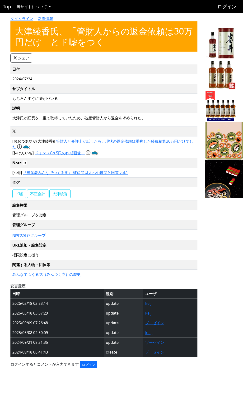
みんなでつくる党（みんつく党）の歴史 (46, 274)
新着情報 (45, 18)
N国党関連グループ (29, 235)
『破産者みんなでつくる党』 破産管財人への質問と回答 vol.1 (75, 172)
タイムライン (21, 18)
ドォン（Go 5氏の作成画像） (60, 152)
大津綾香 (60, 193)
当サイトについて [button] (32, 6)
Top (7, 6)
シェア (23, 58)
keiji (148, 303)
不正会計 (37, 193)
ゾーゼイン (154, 322)
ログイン (226, 6)
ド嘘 (19, 193)
